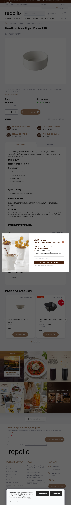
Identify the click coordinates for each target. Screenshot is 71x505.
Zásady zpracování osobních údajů (43, 265)
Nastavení (13, 502)
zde (29, 498)
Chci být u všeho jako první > (49, 262)
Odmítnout (43, 493)
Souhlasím (56, 493)
